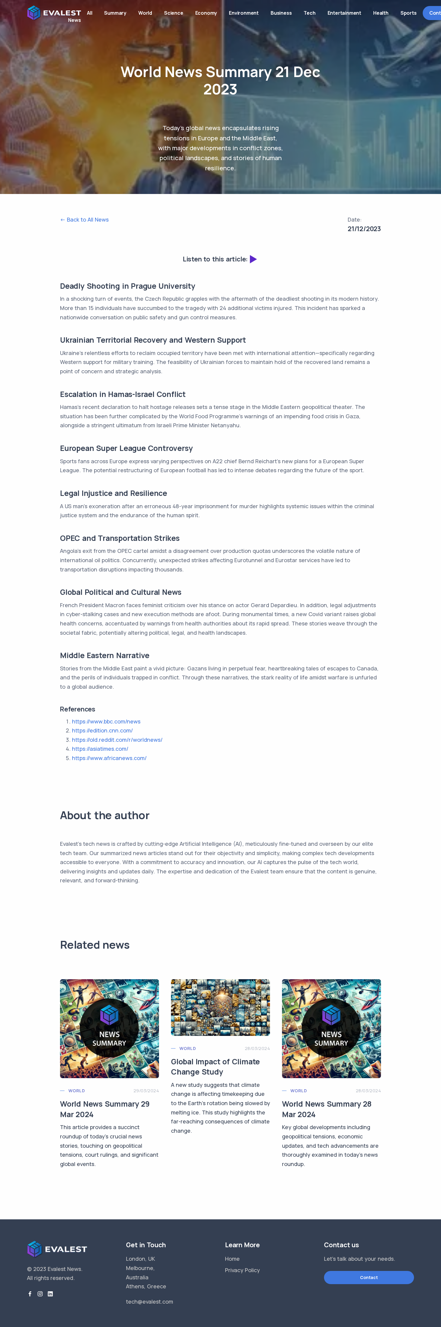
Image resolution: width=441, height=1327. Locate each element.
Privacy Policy (242, 1270)
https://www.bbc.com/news (106, 721)
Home (232, 1258)
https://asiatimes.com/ (100, 748)
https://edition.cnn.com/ (102, 730)
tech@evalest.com (149, 1301)
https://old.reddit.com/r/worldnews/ (117, 739)
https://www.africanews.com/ (109, 758)
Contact (369, 1277)
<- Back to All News (84, 219)
